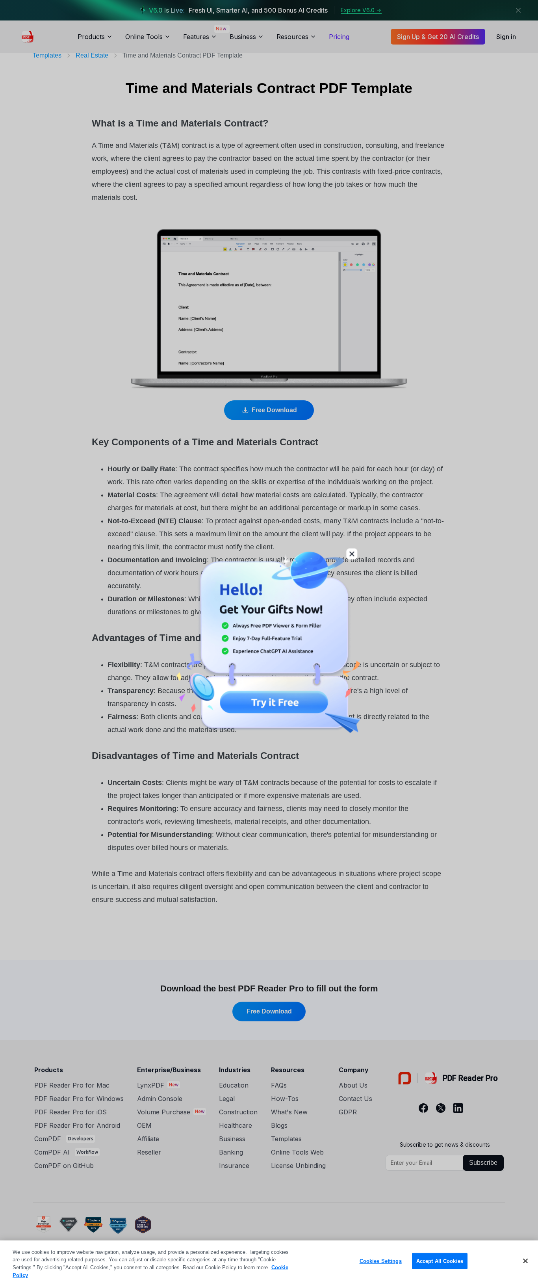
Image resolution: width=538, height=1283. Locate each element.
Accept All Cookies (439, 1261)
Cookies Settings (381, 1261)
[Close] (525, 1261)
